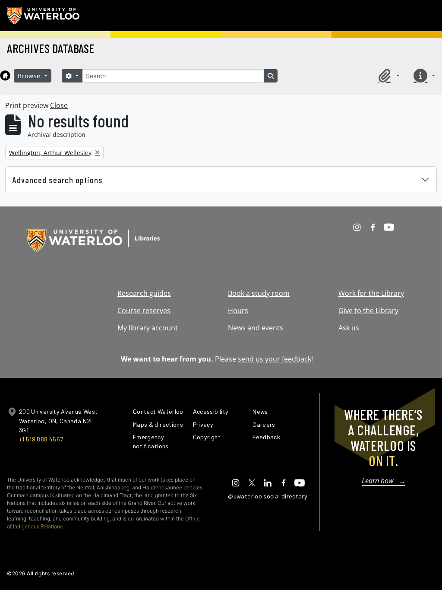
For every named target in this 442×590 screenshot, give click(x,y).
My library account (147, 328)
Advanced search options (58, 179)
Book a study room (259, 293)
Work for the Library (371, 293)
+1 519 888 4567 (41, 439)
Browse (30, 76)
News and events (255, 328)
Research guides (144, 293)
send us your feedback (274, 359)
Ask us (348, 328)
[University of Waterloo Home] (43, 15)
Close (59, 105)
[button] (387, 75)
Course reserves (143, 310)
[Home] (5, 75)
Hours (238, 310)
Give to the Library (368, 310)
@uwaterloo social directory (267, 496)
